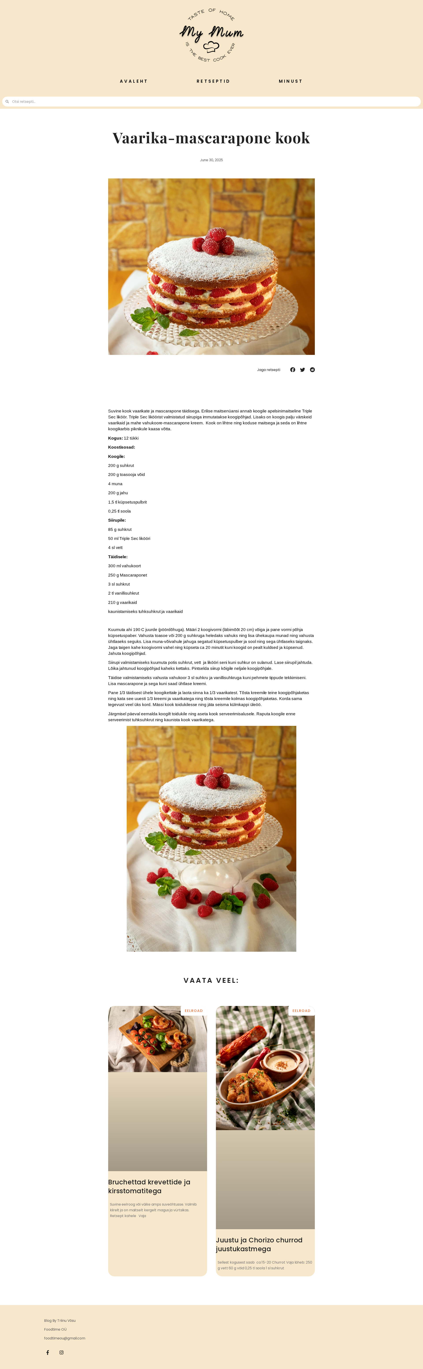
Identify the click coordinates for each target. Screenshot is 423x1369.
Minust (291, 81)
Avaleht (134, 81)
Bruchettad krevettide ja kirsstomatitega (149, 1186)
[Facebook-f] (48, 1352)
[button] (293, 369)
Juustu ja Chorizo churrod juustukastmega (259, 1244)
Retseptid (213, 81)
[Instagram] (61, 1352)
